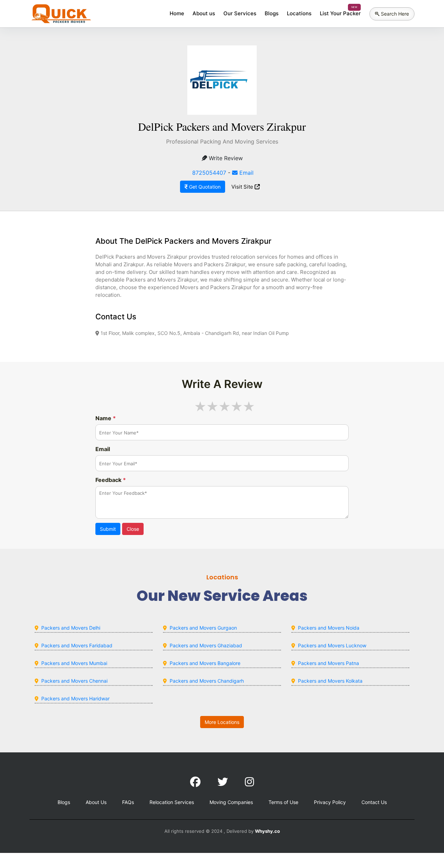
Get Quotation (204, 187)
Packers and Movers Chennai (74, 681)
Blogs (272, 13)
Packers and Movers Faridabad (76, 645)
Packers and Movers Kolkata (330, 681)
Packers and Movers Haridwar (75, 698)
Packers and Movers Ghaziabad (206, 645)
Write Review (225, 158)
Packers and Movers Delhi (70, 628)
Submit (108, 529)
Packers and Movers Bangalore (205, 663)
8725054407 (209, 172)
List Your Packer (340, 13)
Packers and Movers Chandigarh (207, 681)
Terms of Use (283, 802)
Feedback (110, 479)
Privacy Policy (330, 802)
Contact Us (374, 802)
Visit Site (243, 186)
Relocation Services (172, 802)
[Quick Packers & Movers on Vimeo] (249, 782)
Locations (299, 13)
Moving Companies (231, 802)
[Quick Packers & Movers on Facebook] (195, 782)
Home (177, 13)
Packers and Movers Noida (328, 628)
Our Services (239, 13)
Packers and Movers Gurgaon (203, 628)
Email (246, 172)
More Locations (222, 722)
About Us (96, 802)
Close (133, 529)
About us (204, 13)
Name (105, 418)
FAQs (128, 802)
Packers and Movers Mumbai (74, 663)
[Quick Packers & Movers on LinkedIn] (222, 782)
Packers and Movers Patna (328, 663)
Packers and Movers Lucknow (332, 645)
